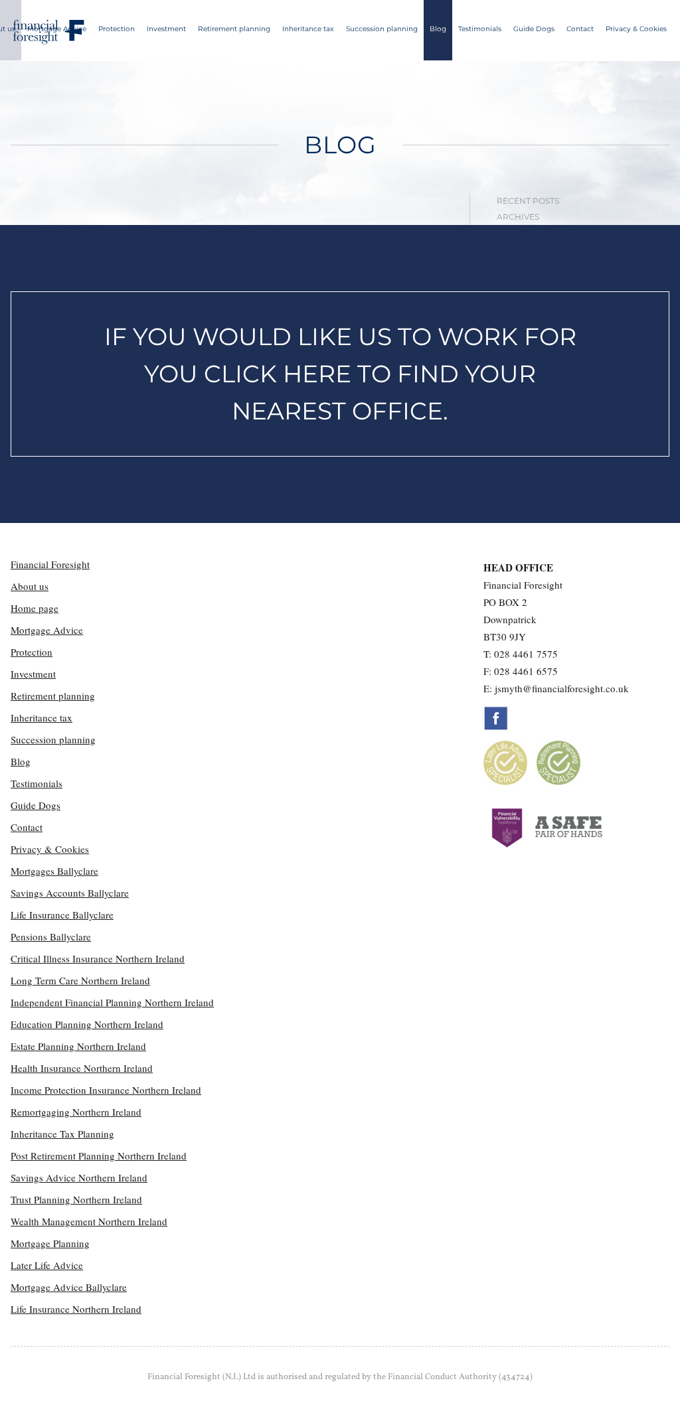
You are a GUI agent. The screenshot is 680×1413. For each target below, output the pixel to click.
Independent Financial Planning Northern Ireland (112, 1002)
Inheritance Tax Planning (62, 1133)
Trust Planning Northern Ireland (76, 1199)
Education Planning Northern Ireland (87, 1024)
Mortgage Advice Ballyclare (69, 1287)
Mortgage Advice (56, 29)
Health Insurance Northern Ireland (82, 1068)
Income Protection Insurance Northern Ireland (106, 1089)
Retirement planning (234, 29)
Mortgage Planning (50, 1243)
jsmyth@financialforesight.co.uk (562, 688)
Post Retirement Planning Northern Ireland (99, 1155)
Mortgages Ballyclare (54, 870)
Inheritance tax (308, 29)
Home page (34, 608)
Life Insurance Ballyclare (62, 914)
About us (29, 586)
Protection (116, 29)
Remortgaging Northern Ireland (76, 1111)
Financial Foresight (50, 564)
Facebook (496, 718)
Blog (438, 29)
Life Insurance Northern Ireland (76, 1308)
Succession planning (382, 29)
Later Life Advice (47, 1265)
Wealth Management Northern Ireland (89, 1221)
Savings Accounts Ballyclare (70, 892)
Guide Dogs (533, 29)
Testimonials (479, 29)
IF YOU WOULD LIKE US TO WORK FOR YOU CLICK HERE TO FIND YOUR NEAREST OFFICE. (340, 373)
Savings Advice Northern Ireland (79, 1177)
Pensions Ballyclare (51, 936)
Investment (166, 29)
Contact (580, 29)
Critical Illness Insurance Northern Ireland (98, 958)
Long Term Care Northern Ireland (80, 980)
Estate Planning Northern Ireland (78, 1046)
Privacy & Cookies (636, 29)
